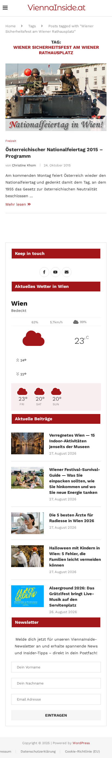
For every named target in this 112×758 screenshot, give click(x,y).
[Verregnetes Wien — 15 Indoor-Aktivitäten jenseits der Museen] (27, 443)
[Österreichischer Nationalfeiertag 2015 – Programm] (56, 97)
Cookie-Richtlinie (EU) (82, 751)
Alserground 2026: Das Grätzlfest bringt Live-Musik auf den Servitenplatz (71, 597)
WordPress (81, 743)
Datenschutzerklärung (38, 751)
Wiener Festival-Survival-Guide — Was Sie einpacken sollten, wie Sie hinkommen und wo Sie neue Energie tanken (74, 481)
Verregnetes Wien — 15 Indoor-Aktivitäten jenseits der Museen (72, 441)
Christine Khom (24, 165)
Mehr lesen (15, 204)
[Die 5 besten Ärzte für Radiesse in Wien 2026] (27, 523)
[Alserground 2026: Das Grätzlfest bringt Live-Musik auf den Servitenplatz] (27, 596)
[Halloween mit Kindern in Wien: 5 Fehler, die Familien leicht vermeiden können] (27, 556)
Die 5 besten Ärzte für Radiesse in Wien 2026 (71, 518)
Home (10, 26)
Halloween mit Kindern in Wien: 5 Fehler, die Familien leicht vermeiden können (75, 557)
